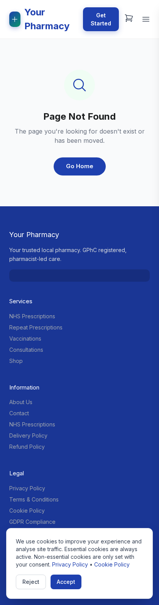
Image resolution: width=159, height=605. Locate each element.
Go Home (79, 166)
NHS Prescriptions (32, 316)
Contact (19, 413)
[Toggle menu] (146, 19)
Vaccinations (25, 338)
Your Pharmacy (46, 19)
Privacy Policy (27, 488)
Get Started (101, 19)
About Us (20, 402)
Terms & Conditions (34, 499)
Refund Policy (27, 446)
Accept (66, 581)
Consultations (26, 349)
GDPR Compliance (32, 521)
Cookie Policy (27, 510)
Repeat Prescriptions (36, 327)
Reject (30, 581)
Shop (16, 361)
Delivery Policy (28, 435)
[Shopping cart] (129, 18)
